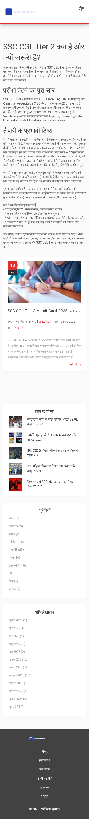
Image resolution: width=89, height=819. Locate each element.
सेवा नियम (44, 769)
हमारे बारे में (44, 760)
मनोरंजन (16, 542)
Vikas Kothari (43, 321)
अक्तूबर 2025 (20, 675)
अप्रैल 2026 (18, 644)
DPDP (44, 796)
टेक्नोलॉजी (17, 565)
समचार (15, 589)
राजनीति (16, 549)
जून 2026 (17, 628)
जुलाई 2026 (18, 620)
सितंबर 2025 (19, 683)
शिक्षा (14, 557)
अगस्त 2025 (18, 691)
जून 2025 (17, 706)
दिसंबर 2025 (18, 659)
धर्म (12, 573)
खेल (14, 518)
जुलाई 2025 (18, 699)
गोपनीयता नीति (44, 778)
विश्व (13, 581)
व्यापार (15, 534)
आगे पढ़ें (73, 364)
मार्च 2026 (17, 652)
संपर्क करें (44, 787)
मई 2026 (16, 636)
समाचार (16, 526)
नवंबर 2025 (18, 667)
